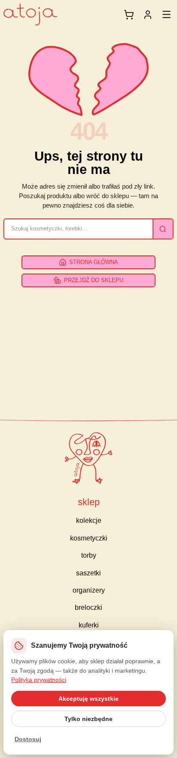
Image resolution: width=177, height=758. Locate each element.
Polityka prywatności (38, 679)
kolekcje (88, 520)
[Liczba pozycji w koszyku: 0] (129, 15)
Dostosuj (28, 739)
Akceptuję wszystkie (88, 698)
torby (88, 555)
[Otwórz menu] (166, 14)
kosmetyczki (88, 538)
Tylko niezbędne (88, 718)
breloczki (88, 607)
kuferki (89, 625)
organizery (89, 590)
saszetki (88, 573)
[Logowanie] (148, 15)
